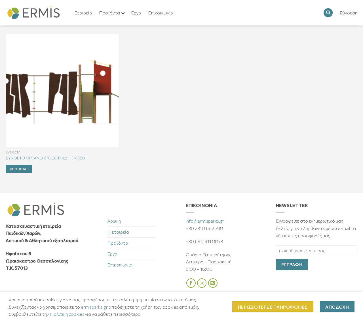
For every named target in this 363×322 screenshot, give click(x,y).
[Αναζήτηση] (328, 13)
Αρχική (114, 220)
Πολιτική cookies (67, 314)
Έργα (112, 253)
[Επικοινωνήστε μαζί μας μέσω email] (213, 283)
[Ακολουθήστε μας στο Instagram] (201, 283)
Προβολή (19, 169)
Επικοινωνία (119, 264)
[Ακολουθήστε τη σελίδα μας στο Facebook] (191, 283)
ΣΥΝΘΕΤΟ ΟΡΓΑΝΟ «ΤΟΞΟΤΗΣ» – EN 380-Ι (47, 157)
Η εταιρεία (118, 231)
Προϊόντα (117, 243)
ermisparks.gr (94, 307)
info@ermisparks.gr (205, 220)
